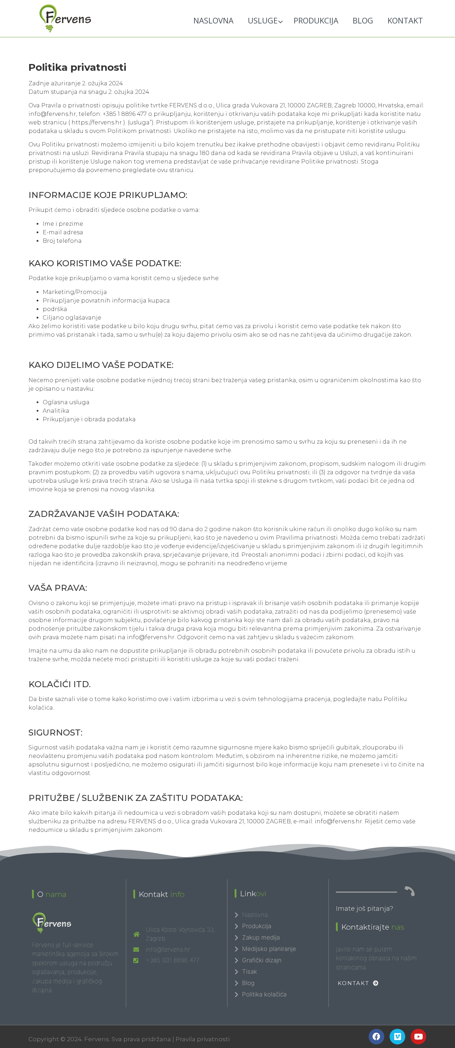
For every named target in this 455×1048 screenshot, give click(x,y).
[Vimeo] (397, 1036)
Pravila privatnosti (203, 1039)
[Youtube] (418, 1036)
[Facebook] (376, 1036)
